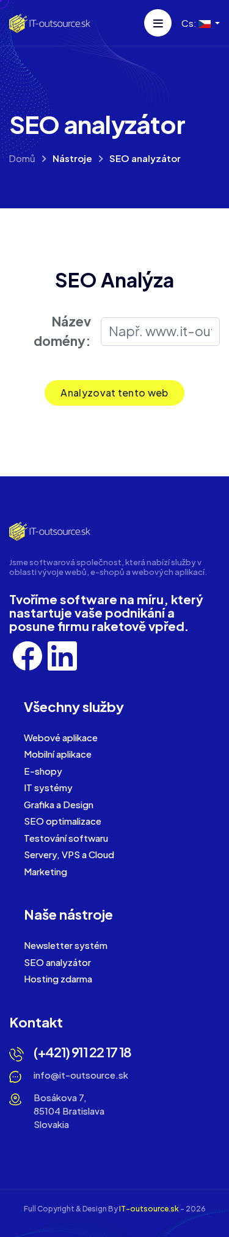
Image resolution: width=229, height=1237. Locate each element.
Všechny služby (74, 706)
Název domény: (62, 331)
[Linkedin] (62, 654)
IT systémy (48, 787)
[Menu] (158, 23)
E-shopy (43, 771)
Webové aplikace (61, 737)
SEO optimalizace (62, 820)
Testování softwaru (66, 838)
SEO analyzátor (57, 962)
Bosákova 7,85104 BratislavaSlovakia (69, 1110)
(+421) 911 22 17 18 (82, 1051)
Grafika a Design (58, 804)
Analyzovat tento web (114, 392)
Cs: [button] (189, 23)
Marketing (45, 871)
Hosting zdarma (58, 978)
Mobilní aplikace (58, 753)
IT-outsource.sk (149, 1208)
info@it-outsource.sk (81, 1074)
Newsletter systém (65, 945)
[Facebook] (28, 654)
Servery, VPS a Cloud (69, 854)
